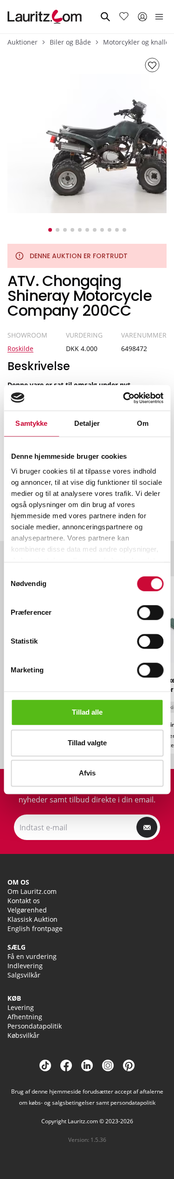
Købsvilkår (23, 1035)
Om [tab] (142, 423)
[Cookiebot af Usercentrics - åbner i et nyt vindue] (123, 398)
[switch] (150, 612)
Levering (20, 1007)
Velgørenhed (27, 909)
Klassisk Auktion (32, 919)
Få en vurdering (32, 956)
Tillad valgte (87, 743)
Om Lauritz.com (32, 891)
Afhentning (24, 1016)
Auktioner (22, 42)
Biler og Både (70, 42)
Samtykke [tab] (31, 423)
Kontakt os (23, 900)
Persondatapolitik (34, 1026)
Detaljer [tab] (87, 423)
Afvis (87, 773)
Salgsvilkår (23, 975)
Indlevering (25, 965)
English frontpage (35, 928)
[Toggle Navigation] (159, 16)
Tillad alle (87, 712)
